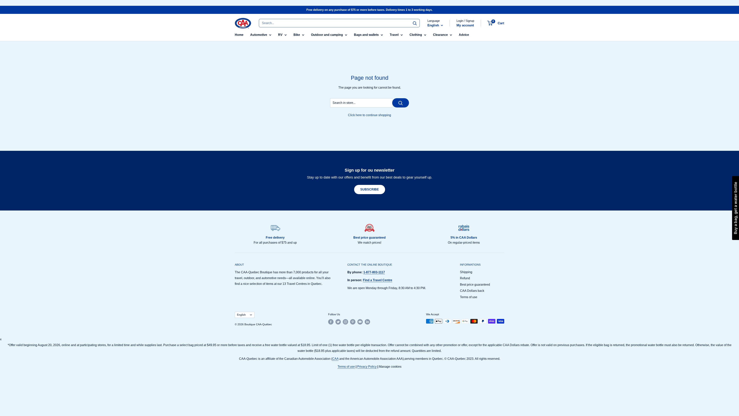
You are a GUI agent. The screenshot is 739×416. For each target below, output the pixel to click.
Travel (394, 34)
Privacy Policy (367, 366)
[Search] (415, 23)
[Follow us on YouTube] (360, 321)
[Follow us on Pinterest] (352, 321)
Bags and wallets (366, 34)
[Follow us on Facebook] (331, 321)
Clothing (416, 34)
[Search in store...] (400, 102)
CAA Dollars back (472, 290)
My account (465, 25)
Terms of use (468, 297)
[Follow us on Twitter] (338, 321)
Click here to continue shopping (369, 115)
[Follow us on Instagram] (345, 321)
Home (239, 34)
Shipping (466, 272)
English (241, 314)
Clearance (440, 34)
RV (280, 34)
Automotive (258, 34)
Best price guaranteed (475, 284)
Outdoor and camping (327, 34)
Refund (465, 278)
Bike (296, 34)
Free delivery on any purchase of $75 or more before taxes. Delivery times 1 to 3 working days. (369, 9)
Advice (464, 34)
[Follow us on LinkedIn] (367, 321)
